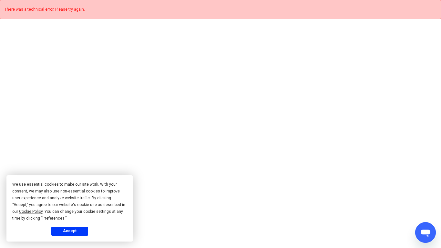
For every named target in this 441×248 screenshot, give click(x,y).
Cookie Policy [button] (31, 211)
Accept (70, 231)
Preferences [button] (54, 218)
